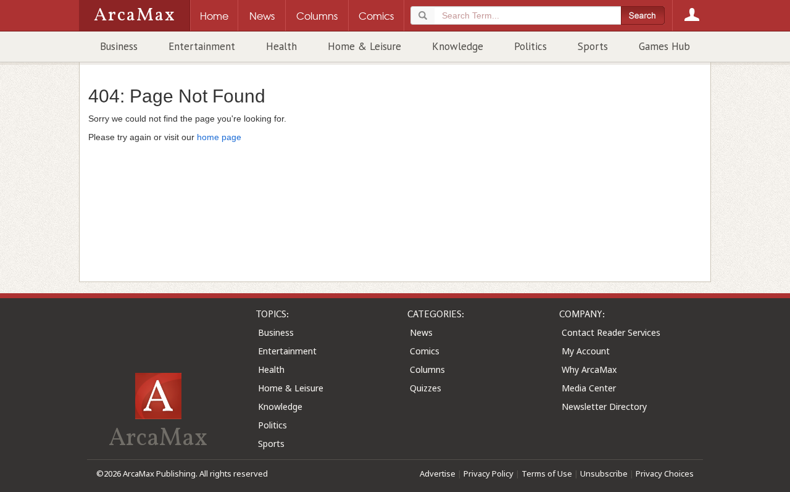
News (421, 332)
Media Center (589, 388)
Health (281, 46)
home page (219, 137)
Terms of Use (547, 473)
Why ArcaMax (589, 369)
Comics (424, 351)
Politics (530, 46)
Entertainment (201, 46)
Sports (593, 46)
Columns (427, 369)
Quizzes (425, 388)
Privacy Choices (665, 473)
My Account (586, 351)
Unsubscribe (604, 473)
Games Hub (664, 46)
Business (119, 46)
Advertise (437, 473)
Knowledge (457, 46)
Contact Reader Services (611, 332)
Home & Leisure (364, 46)
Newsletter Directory (604, 406)
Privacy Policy (489, 473)
